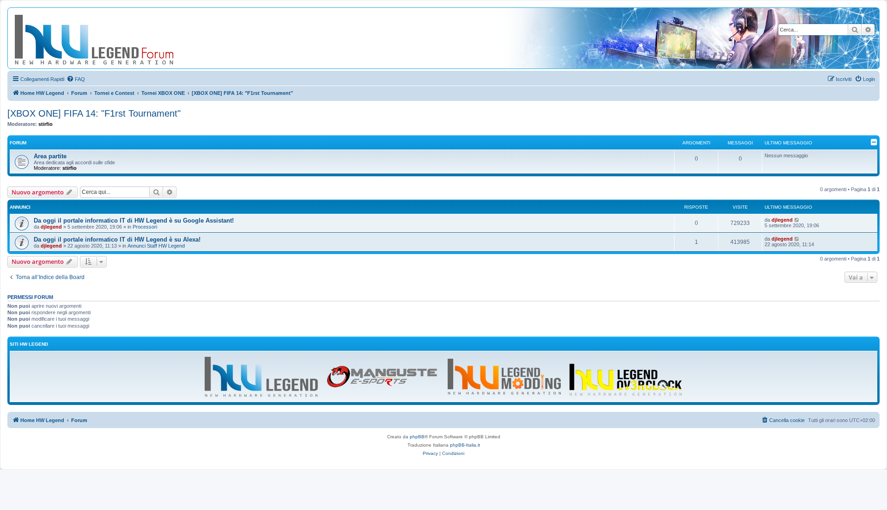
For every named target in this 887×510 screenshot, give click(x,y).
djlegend (51, 227)
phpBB (417, 436)
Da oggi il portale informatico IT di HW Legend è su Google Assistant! (134, 220)
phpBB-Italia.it (465, 445)
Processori (145, 227)
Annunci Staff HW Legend (156, 246)
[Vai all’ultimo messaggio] (797, 220)
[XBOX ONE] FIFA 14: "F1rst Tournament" (94, 113)
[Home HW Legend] (109, 38)
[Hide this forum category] (874, 142)
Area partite (50, 156)
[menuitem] (76, 79)
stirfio (45, 124)
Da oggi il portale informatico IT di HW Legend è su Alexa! (117, 239)
